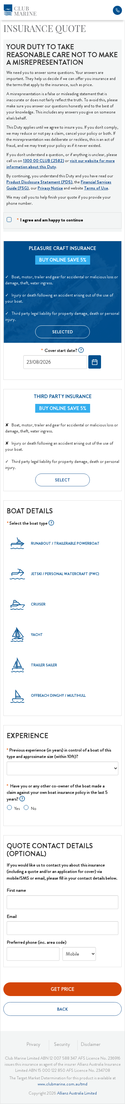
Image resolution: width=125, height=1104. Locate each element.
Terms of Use (96, 188)
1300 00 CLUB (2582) (43, 161)
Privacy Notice (50, 188)
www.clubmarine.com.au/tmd (62, 1084)
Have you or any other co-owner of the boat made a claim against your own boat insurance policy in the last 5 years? (57, 792)
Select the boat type (28, 523)
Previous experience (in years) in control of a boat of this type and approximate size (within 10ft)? (59, 753)
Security (62, 1044)
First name (16, 890)
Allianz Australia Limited (77, 1093)
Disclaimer (90, 1044)
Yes (16, 808)
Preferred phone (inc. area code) (36, 942)
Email (12, 916)
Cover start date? (59, 350)
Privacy (33, 1044)
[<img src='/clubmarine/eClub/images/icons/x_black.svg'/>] (81, 350)
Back (62, 1009)
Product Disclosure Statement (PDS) (39, 182)
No (33, 808)
